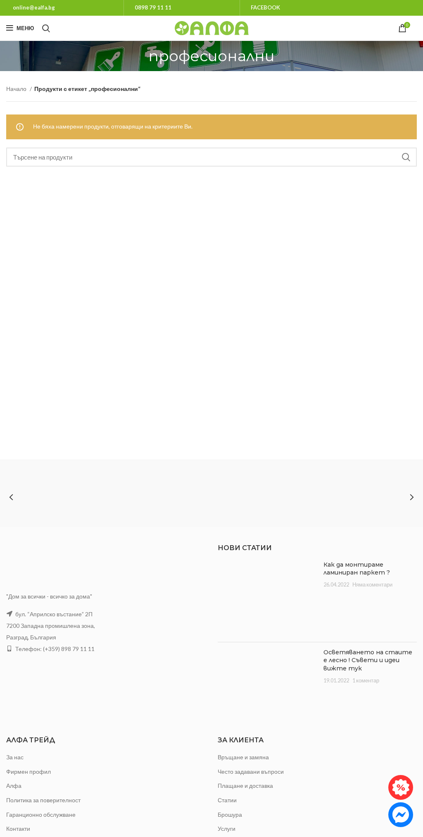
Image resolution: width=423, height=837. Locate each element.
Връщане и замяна (243, 757)
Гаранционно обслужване (41, 814)
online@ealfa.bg (34, 7)
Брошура (230, 814)
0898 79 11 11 (153, 7)
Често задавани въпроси (251, 771)
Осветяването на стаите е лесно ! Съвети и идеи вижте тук (367, 660)
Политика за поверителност (43, 800)
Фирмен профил (28, 771)
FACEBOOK (265, 7)
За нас (15, 757)
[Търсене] (46, 28)
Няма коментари (372, 585)
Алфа (13, 785)
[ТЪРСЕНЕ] (405, 157)
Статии (227, 800)
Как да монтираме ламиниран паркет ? (356, 569)
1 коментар (365, 680)
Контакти (18, 828)
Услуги (226, 828)
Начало (17, 88)
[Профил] (417, 28)
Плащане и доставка (245, 785)
